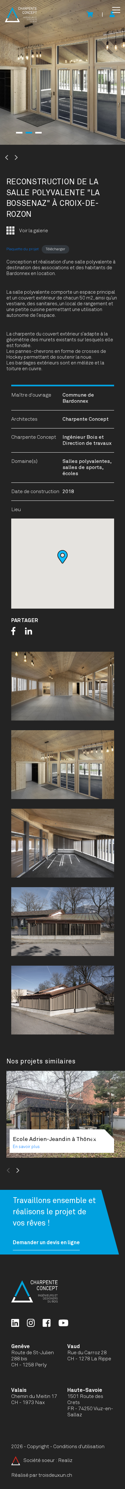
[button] (116, 10)
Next (32, 157)
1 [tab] (19, 132)
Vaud (73, 1346)
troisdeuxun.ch (55, 1475)
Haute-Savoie (84, 1390)
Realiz (65, 1460)
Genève (20, 1346)
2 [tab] (29, 132)
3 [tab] (38, 132)
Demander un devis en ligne (46, 1242)
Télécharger (55, 249)
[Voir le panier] (90, 14)
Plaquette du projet (22, 249)
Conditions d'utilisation (78, 1446)
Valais (19, 1390)
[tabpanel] (62, 72)
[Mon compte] (112, 14)
